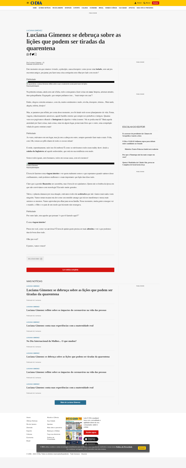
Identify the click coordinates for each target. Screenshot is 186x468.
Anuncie (84, 454)
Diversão (68, 8)
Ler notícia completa (70, 270)
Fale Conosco (75, 454)
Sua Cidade (123, 8)
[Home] (36, 4)
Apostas (132, 8)
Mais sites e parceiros (145, 8)
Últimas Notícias (45, 8)
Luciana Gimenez (34, 30)
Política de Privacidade (51, 438)
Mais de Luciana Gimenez (70, 402)
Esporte (76, 8)
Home (35, 8)
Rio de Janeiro (58, 8)
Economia (93, 8)
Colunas (85, 8)
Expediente (65, 454)
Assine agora (91, 432)
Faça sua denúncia (53, 434)
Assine (155, 3)
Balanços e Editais (53, 431)
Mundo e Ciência (111, 8)
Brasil (101, 8)
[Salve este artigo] (35, 55)
